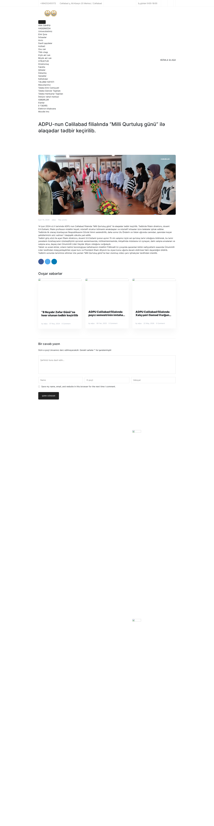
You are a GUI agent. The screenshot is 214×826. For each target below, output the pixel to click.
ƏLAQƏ (91, 446)
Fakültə (41, 67)
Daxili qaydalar (45, 43)
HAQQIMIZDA (44, 28)
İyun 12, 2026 (149, 624)
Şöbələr (41, 70)
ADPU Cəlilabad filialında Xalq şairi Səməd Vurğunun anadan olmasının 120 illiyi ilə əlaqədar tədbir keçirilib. (154, 313)
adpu (54, 220)
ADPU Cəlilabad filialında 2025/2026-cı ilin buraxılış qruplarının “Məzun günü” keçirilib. (159, 434)
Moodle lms (43, 111)
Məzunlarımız (44, 85)
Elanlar (41, 102)
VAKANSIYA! (149, 620)
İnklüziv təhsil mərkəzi (48, 96)
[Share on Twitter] (47, 261)
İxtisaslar (42, 37)
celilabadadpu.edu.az (104, 818)
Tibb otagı (43, 52)
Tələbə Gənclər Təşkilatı (49, 91)
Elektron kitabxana (47, 108)
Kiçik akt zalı (44, 55)
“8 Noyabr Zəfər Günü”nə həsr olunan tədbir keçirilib (59, 313)
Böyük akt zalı (45, 58)
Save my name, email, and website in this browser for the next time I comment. (78, 386)
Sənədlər (42, 76)
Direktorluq (43, 64)
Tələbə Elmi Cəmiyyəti (48, 88)
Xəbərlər (165, 159)
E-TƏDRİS (42, 105)
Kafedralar (43, 79)
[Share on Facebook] (41, 261)
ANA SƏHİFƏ (44, 25)
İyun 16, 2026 (149, 441)
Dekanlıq (42, 73)
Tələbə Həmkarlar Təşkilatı (50, 94)
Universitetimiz (45, 31)
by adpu (44, 324)
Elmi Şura (42, 34)
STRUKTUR (43, 61)
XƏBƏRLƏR (43, 99)
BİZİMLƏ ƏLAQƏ (168, 60)
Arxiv (40, 40)
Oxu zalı (42, 49)
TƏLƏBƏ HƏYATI (46, 82)
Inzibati (41, 46)
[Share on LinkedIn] (54, 261)
